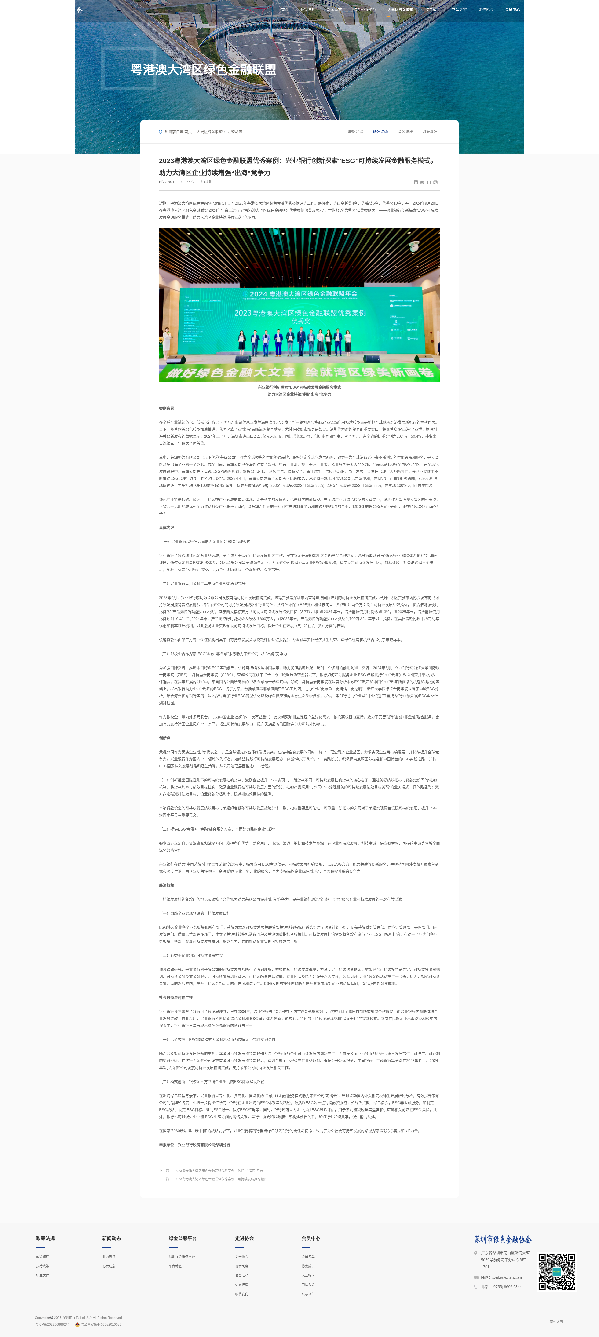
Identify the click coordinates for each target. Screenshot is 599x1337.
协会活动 (241, 1275)
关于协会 (241, 1256)
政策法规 (307, 10)
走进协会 (485, 10)
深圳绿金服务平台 (182, 1256)
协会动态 (108, 1266)
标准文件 (42, 1275)
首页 (285, 10)
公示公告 (308, 1294)
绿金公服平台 (365, 10)
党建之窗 (459, 10)
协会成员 (308, 1266)
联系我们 (241, 1294)
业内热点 (108, 1256)
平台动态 (175, 1266)
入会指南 (308, 1275)
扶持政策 (42, 1266)
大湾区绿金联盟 (400, 10)
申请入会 (308, 1284)
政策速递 (42, 1256)
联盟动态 (234, 132)
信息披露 (241, 1284)
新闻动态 (334, 10)
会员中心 (512, 10)
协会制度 (241, 1266)
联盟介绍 (355, 132)
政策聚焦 (430, 132)
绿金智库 (432, 10)
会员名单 (308, 1256)
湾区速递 (405, 132)
